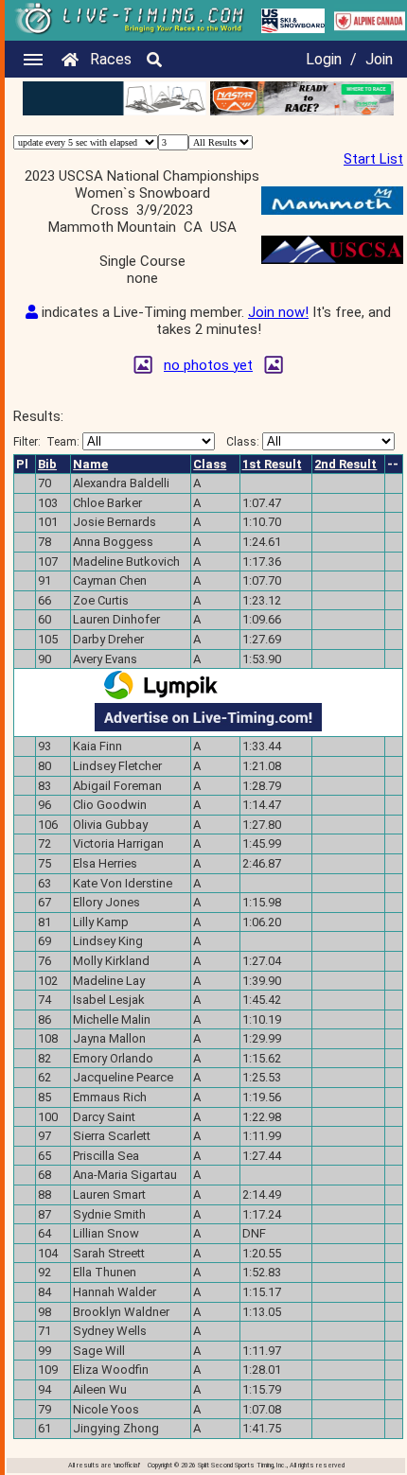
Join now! (278, 312)
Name (90, 464)
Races (111, 59)
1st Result (272, 464)
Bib (47, 464)
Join (379, 59)
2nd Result (345, 464)
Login (324, 59)
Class (209, 464)
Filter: (46, 441)
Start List (373, 158)
